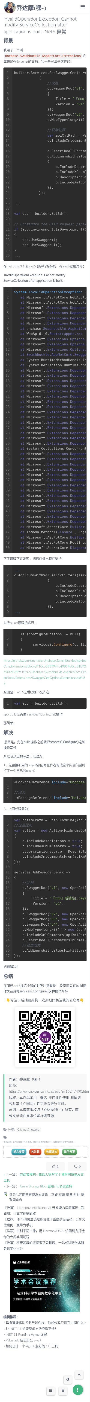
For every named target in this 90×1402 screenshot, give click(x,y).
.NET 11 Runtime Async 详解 (26, 1334)
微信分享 (69, 1151)
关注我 (35, 1151)
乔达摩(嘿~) (31, 7)
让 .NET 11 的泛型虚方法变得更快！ (32, 1329)
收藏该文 (51, 1151)
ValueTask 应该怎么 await (23, 1340)
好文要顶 (18, 1151)
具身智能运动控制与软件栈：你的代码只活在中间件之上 (46, 1323)
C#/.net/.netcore (28, 1129)
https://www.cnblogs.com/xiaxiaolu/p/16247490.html (49, 1091)
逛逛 (76, 1194)
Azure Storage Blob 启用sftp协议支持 (46, 1186)
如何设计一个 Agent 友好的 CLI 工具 (32, 1346)
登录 (62, 1194)
